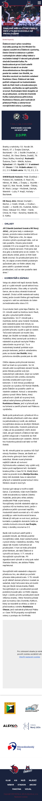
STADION (22, 785)
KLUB (8, 780)
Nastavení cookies (21, 797)
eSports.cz (30, 794)
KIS (15, 780)
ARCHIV (33, 785)
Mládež (32, 780)
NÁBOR (10, 785)
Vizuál (28, 789)
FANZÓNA (16, 789)
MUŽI (23, 780)
